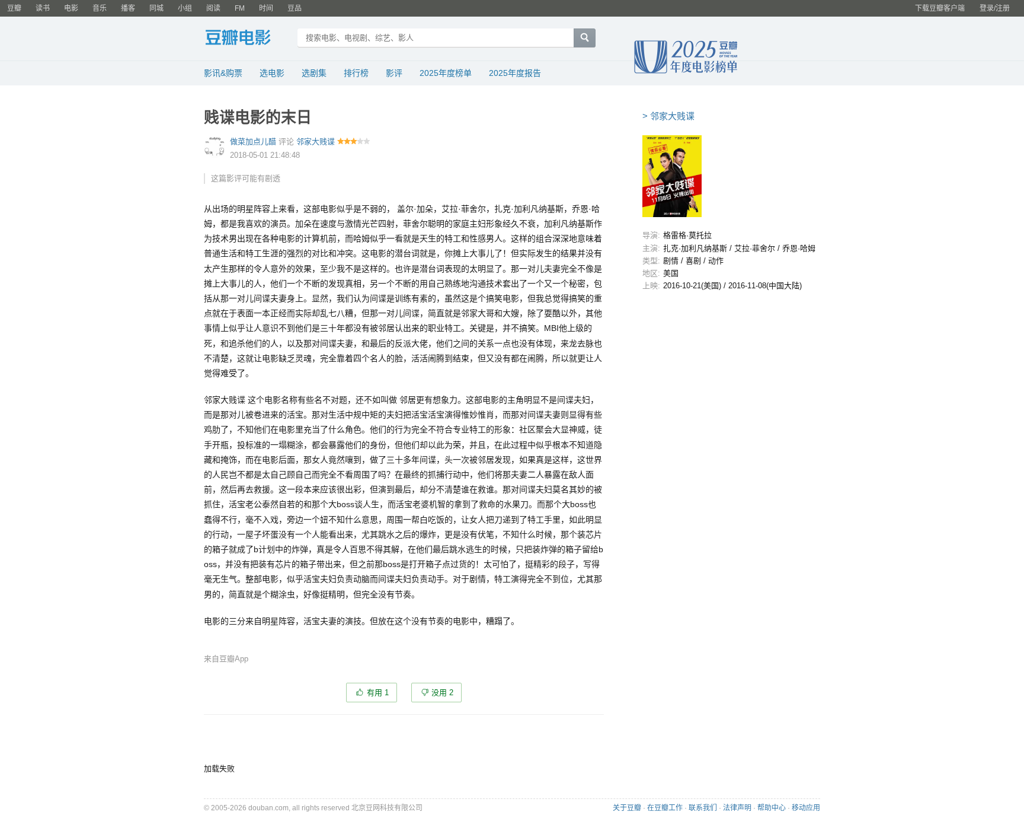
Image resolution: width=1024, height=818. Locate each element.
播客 (128, 8)
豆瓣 (14, 8)
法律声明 (737, 808)
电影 (71, 8)
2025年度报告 (515, 73)
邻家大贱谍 (315, 141)
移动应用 (806, 808)
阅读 (213, 8)
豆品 (294, 8)
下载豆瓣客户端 (940, 8)
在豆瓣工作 (665, 808)
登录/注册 (995, 8)
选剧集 (314, 73)
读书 (43, 8)
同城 (156, 8)
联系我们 (703, 808)
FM (240, 8)
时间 (266, 8)
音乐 (99, 8)
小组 (185, 8)
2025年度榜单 (446, 73)
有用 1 (378, 692)
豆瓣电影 (247, 39)
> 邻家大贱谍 (668, 116)
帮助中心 (771, 808)
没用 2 (442, 692)
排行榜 (356, 73)
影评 (394, 73)
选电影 (272, 73)
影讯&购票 (223, 73)
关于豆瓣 (627, 808)
